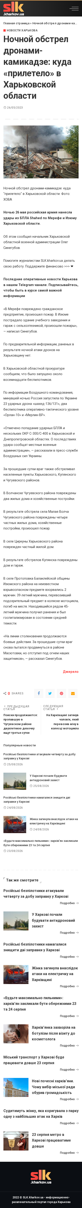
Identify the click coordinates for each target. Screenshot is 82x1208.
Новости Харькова (22, 30)
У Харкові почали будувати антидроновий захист (53, 920)
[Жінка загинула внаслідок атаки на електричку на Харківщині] (14, 824)
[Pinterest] (61, 693)
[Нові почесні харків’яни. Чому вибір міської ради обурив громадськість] (15, 1087)
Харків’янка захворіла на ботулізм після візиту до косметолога (53, 1033)
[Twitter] (50, 693)
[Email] (72, 693)
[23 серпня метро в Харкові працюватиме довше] (15, 1141)
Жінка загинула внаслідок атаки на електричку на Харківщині (55, 974)
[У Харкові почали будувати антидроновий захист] (14, 781)
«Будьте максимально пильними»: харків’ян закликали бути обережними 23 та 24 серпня (39, 1004)
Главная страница (16, 23)
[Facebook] (38, 693)
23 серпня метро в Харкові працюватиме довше (51, 1140)
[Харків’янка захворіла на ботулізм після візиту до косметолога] (15, 1033)
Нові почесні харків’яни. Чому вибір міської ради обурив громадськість (53, 1087)
